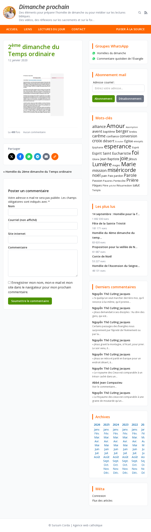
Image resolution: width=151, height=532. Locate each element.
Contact (79, 29)
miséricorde (122, 169)
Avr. (97, 441)
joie (124, 158)
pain (104, 176)
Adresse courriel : (104, 82)
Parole (130, 175)
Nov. (106, 469)
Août (97, 457)
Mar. (97, 437)
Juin (97, 449)
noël (96, 175)
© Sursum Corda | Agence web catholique (75, 525)
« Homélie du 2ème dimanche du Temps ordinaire (37, 171)
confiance (112, 136)
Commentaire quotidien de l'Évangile (120, 58)
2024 (116, 424)
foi (135, 152)
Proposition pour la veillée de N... (114, 247)
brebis (133, 131)
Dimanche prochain (44, 7)
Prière (132, 180)
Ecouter (119, 141)
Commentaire (17, 247)
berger (122, 131)
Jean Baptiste (109, 159)
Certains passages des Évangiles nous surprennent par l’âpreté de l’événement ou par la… (116, 330)
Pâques (97, 185)
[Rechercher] (140, 13)
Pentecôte (119, 181)
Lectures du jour (51, 29)
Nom (11, 206)
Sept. (106, 461)
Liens (28, 29)
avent (97, 131)
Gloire (95, 159)
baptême (109, 131)
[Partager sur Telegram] (37, 156)
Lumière (102, 164)
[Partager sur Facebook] (20, 156)
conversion (128, 136)
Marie (128, 164)
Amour (116, 126)
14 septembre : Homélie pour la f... (116, 214)
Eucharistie (121, 153)
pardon (118, 176)
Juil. (97, 453)
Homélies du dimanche (111, 53)
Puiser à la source (130, 29)
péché (112, 185)
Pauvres (108, 181)
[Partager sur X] (11, 156)
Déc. (106, 473)
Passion (97, 181)
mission (99, 170)
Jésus (133, 159)
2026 (97, 424)
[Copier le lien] (54, 156)
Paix (110, 176)
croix (97, 141)
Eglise (128, 141)
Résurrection (124, 185)
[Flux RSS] (146, 13)
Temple (96, 190)
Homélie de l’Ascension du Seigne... (116, 266)
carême (99, 136)
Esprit (135, 147)
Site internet (17, 233)
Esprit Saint (101, 153)
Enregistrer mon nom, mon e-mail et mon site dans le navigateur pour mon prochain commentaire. (40, 287)
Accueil (12, 29)
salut (136, 185)
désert (108, 140)
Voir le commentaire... (104, 386)
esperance (117, 146)
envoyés (138, 141)
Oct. (106, 465)
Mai (97, 445)
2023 (125, 424)
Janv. (97, 429)
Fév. (96, 433)
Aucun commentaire (34, 132)
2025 (106, 424)
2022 (135, 424)
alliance (99, 126)
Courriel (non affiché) (22, 220)
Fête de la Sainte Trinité (108, 223)
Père (105, 185)
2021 (144, 424)
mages (116, 165)
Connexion (99, 496)
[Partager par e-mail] (46, 156)
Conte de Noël (102, 256)
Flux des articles (102, 500)
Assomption (132, 127)
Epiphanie (97, 147)
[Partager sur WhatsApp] (28, 156)
